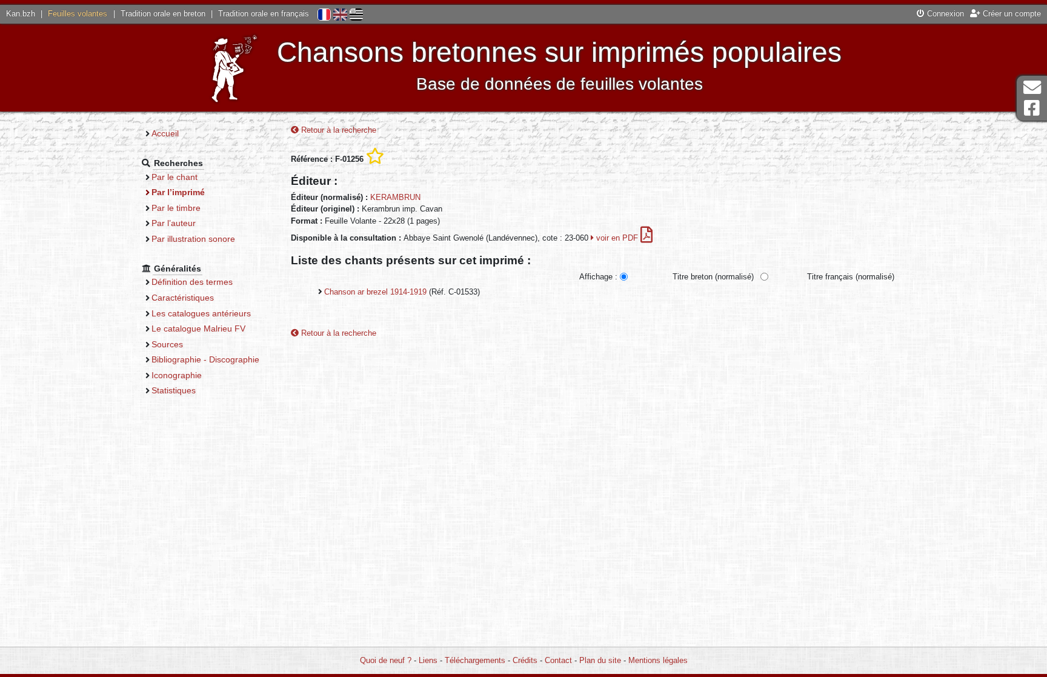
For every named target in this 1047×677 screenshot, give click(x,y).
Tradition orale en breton (163, 13)
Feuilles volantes (77, 13)
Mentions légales (658, 660)
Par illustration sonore (193, 239)
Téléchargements (475, 660)
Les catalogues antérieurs (201, 313)
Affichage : (598, 276)
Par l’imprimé (178, 192)
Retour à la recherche (337, 130)
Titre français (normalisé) (850, 276)
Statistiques (173, 390)
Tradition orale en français (263, 13)
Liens (428, 660)
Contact (558, 660)
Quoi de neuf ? (385, 660)
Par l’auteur (173, 223)
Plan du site (600, 660)
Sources (167, 344)
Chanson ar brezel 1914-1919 (375, 291)
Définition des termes (192, 282)
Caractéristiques (182, 297)
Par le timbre (176, 208)
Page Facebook (1032, 108)
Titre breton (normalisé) (713, 276)
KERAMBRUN (395, 197)
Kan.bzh (20, 13)
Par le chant (174, 177)
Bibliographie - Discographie (205, 359)
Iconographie (176, 375)
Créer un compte (1010, 13)
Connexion (944, 13)
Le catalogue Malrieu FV (198, 328)
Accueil (165, 133)
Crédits (525, 660)
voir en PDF (617, 237)
